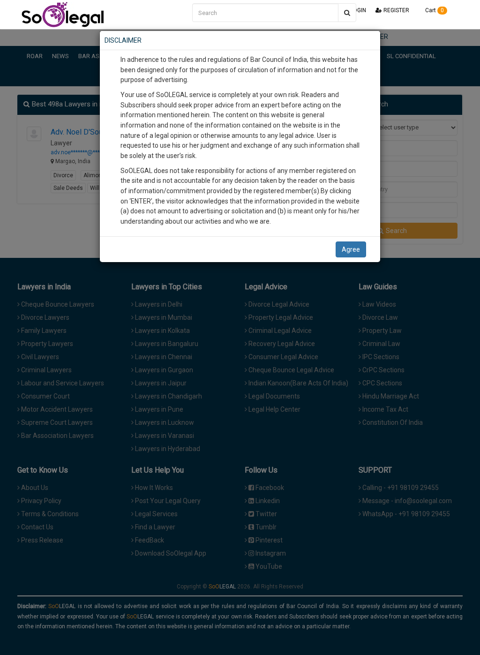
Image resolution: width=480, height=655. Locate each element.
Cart (434, 10)
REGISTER (395, 10)
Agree (351, 249)
